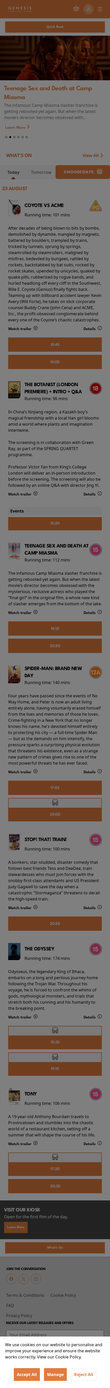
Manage (55, 1374)
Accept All (27, 1374)
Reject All (83, 1374)
